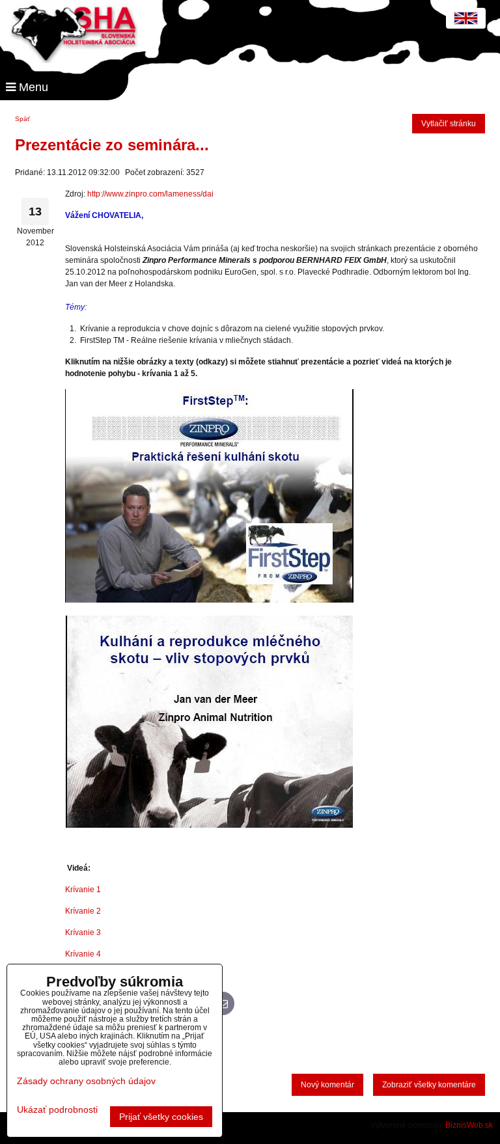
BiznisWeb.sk (469, 1125)
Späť (22, 118)
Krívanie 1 (83, 889)
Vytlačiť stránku (448, 123)
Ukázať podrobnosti (57, 1110)
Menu (32, 87)
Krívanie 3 (83, 932)
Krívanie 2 (83, 911)
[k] (209, 825)
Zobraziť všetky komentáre (429, 1084)
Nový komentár (327, 1084)
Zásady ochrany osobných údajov (86, 1081)
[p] (210, 600)
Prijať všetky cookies (161, 1116)
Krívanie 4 (83, 954)
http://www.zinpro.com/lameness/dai (150, 193)
